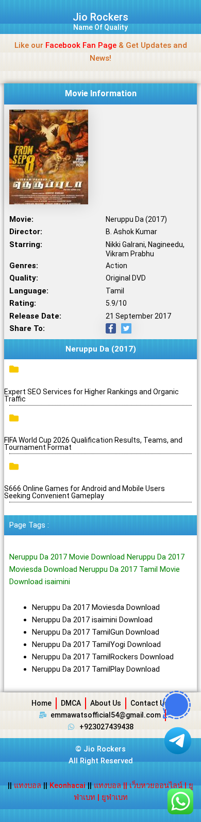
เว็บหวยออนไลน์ (155, 785)
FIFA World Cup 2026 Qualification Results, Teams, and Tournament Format (93, 443)
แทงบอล (28, 785)
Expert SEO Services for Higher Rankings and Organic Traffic (91, 395)
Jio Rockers (100, 17)
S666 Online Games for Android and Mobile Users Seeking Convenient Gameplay (84, 492)
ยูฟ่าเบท (115, 797)
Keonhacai (67, 785)
